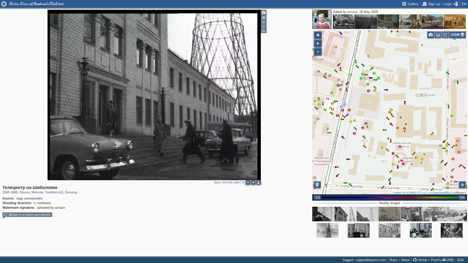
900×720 (239, 182)
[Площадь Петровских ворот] (433, 21)
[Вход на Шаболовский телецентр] (323, 214)
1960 (5, 192)
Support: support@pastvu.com (364, 260)
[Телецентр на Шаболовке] (389, 112)
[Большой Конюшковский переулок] (410, 21)
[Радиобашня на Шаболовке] (328, 230)
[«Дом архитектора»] (388, 21)
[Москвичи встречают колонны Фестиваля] (344, 21)
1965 (14, 192)
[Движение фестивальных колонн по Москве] (366, 21)
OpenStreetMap (441, 192)
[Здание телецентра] (368, 214)
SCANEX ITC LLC (416, 192)
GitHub (422, 260)
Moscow (37, 192)
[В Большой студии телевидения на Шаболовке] (421, 230)
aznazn (352, 12)
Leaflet (397, 192)
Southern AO (54, 192)
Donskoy (71, 192)
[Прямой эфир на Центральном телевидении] (452, 230)
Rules (394, 260)
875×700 (227, 182)
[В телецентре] (412, 214)
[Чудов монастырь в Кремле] (455, 21)
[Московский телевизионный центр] (389, 214)
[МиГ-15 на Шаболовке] (434, 214)
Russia (24, 192)
